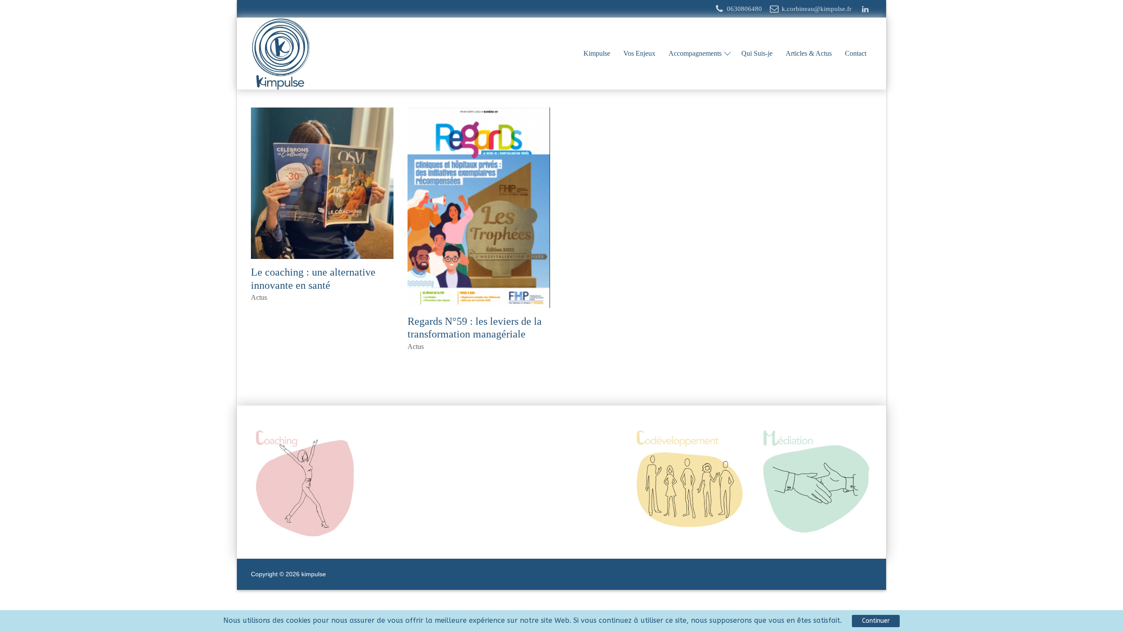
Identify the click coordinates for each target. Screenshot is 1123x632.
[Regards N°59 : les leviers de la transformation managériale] (479, 208)
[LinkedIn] (865, 9)
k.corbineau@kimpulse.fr (816, 8)
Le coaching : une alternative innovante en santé (313, 279)
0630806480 (744, 8)
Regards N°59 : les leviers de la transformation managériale (475, 328)
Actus (259, 297)
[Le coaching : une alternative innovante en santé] (322, 183)
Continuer (876, 621)
